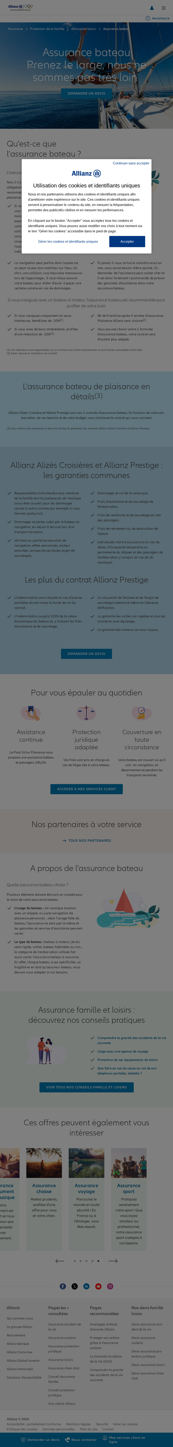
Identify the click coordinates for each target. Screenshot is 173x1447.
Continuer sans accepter (131, 163)
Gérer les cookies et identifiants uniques (68, 241)
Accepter (127, 241)
